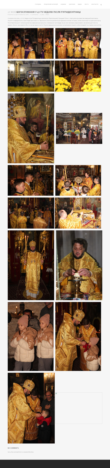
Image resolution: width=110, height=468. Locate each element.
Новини (21, 14)
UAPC (27, 14)
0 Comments (34, 14)
